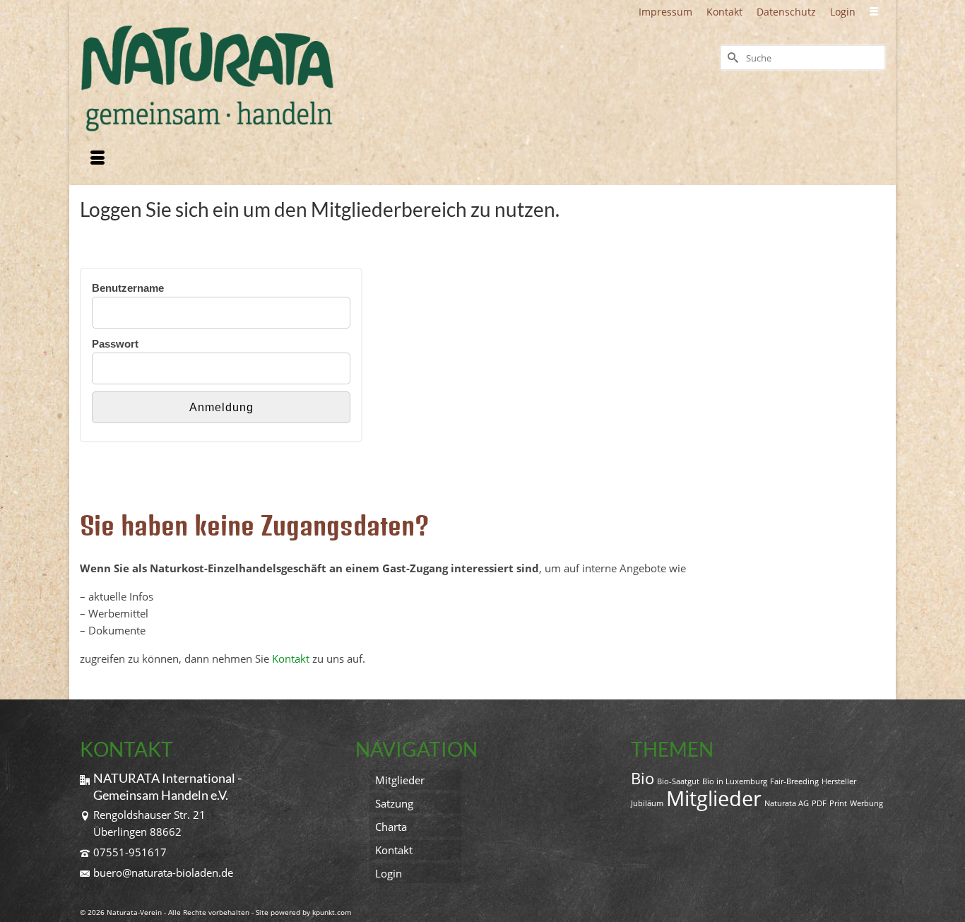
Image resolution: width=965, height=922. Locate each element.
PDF (819, 803)
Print (838, 803)
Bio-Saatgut (678, 781)
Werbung (866, 803)
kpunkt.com (331, 912)
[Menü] (97, 159)
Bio (642, 778)
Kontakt (290, 658)
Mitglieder (714, 798)
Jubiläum (647, 803)
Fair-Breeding (794, 781)
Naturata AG (786, 803)
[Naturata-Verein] (207, 79)
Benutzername (128, 288)
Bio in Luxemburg (734, 781)
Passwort (115, 344)
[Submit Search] (731, 57)
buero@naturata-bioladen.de (163, 872)
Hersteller (839, 781)
